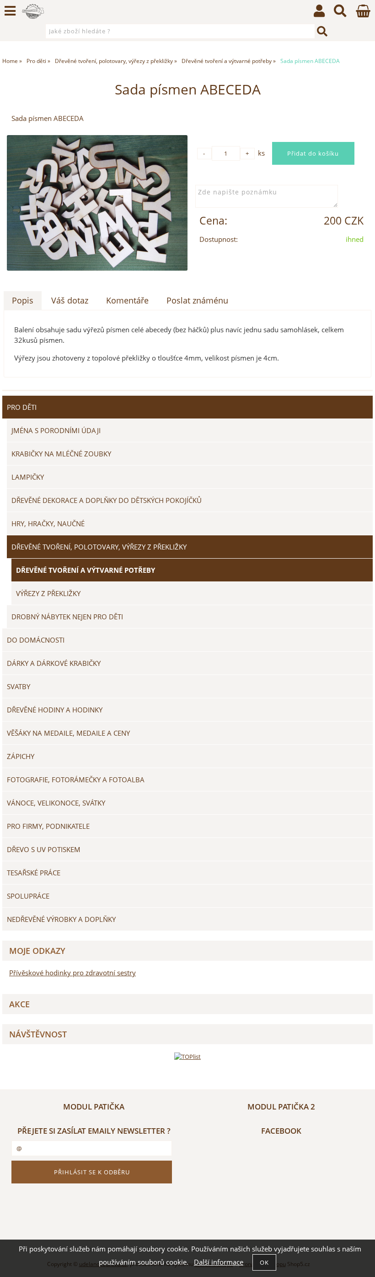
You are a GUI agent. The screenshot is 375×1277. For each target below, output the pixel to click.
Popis (22, 300)
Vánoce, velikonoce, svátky (56, 802)
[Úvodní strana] (33, 11)
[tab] (23, 300)
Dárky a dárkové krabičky (54, 663)
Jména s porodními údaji (56, 430)
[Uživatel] (319, 13)
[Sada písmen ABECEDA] (97, 202)
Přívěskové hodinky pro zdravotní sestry (72, 973)
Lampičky (27, 476)
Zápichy (20, 756)
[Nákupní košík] (363, 15)
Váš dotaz (69, 300)
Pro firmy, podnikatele (48, 826)
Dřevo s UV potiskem (43, 849)
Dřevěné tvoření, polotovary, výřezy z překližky (99, 546)
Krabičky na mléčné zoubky (61, 453)
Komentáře (127, 300)
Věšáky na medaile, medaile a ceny (68, 733)
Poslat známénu (197, 300)
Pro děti (22, 407)
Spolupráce (28, 895)
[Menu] (10, 11)
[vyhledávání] (340, 13)
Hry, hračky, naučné (48, 523)
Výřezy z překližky (48, 593)
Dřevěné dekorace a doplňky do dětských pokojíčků (106, 500)
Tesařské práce (33, 872)
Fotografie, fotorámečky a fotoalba (76, 779)
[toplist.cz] (187, 1056)
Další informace (218, 1262)
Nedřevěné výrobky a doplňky (61, 919)
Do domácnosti (35, 639)
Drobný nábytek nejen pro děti (67, 616)
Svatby (18, 686)
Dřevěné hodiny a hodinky (54, 709)
